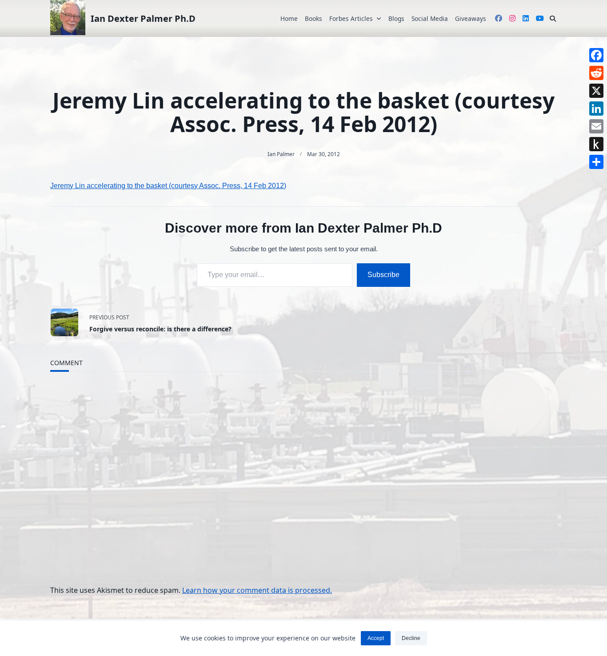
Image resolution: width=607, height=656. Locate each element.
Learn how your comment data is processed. (257, 590)
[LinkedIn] (596, 108)
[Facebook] (596, 55)
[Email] (596, 126)
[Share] (596, 162)
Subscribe (383, 274)
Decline (411, 638)
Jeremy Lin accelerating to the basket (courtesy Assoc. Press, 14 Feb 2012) (168, 185)
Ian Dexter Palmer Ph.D (143, 18)
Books (313, 18)
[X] (596, 91)
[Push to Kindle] (596, 144)
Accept (375, 638)
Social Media (429, 18)
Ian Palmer (281, 154)
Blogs (396, 18)
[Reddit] (596, 73)
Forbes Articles (351, 18)
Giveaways (470, 18)
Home (289, 18)
